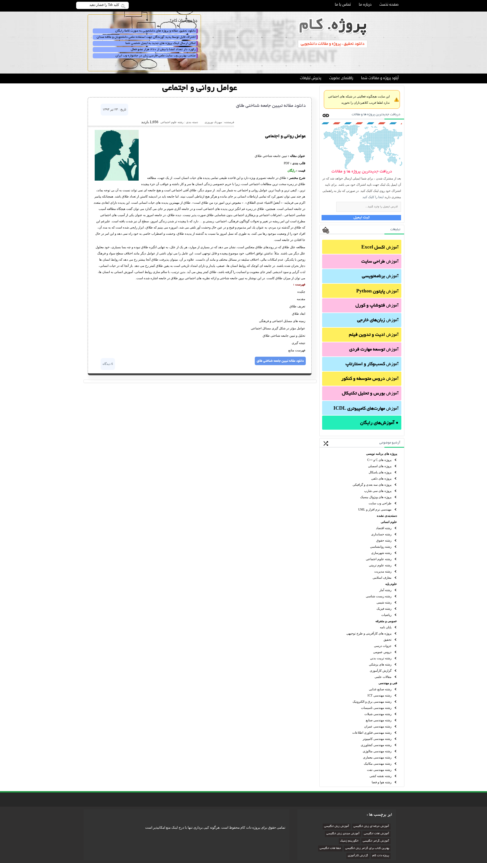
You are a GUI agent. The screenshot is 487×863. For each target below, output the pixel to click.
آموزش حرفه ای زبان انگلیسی (371, 826)
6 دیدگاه (108, 363)
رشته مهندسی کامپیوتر (377, 738)
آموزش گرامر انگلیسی (376, 841)
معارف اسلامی (382, 577)
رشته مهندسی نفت (379, 769)
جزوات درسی (382, 645)
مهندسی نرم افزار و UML (374, 509)
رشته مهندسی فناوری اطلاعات (371, 732)
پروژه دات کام (380, 855)
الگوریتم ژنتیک (349, 841)
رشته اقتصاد (383, 528)
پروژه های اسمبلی (379, 466)
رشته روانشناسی (380, 546)
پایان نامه (385, 627)
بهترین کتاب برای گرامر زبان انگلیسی (367, 848)
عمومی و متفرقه (386, 621)
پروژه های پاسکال (380, 472)
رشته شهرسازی (381, 552)
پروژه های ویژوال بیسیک (375, 497)
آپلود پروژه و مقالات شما (380, 78)
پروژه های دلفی (381, 478)
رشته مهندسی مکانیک (377, 763)
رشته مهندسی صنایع (378, 720)
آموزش (380, 247)
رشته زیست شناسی (378, 596)
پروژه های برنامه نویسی (381, 453)
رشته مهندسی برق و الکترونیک (372, 701)
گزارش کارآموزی (380, 670)
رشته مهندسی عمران (377, 726)
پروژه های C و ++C (379, 460)
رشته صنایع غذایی (380, 689)
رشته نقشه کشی (380, 776)
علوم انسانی (389, 521)
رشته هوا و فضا (381, 782)
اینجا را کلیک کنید (373, 197)
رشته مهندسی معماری (377, 757)
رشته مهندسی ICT (379, 695)
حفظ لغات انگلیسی (330, 848)
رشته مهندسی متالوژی (377, 751)
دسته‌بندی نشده (387, 515)
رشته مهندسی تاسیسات (376, 707)
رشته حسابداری (381, 534)
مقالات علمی (383, 676)
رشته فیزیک (384, 608)
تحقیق (387, 639)
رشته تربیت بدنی (380, 658)
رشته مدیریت (382, 571)
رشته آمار (385, 590)
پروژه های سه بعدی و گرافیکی (372, 484)
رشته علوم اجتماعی (378, 559)
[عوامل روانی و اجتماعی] (117, 179)
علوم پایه (391, 583)
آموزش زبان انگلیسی (336, 826)
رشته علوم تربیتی (380, 565)
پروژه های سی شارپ (377, 490)
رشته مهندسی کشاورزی (376, 745)
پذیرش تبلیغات (310, 78)
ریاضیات (386, 614)
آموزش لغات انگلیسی (376, 833)
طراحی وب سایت (380, 503)
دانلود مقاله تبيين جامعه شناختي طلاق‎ (271, 105)
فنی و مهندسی (387, 683)
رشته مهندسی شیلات (377, 714)
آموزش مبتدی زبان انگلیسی (343, 833)
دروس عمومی (382, 652)
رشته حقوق (383, 540)
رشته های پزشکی (380, 664)
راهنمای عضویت (341, 78)
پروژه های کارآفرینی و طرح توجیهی (368, 633)
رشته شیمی (384, 602)
